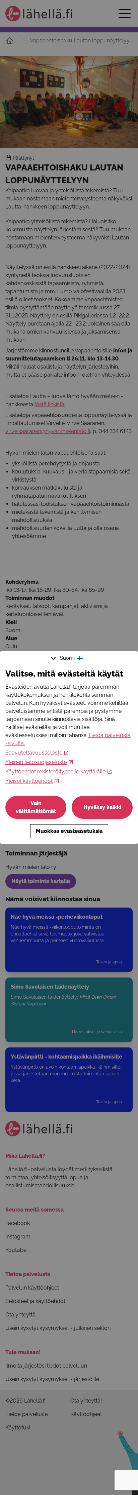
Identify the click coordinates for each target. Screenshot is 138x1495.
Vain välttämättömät (36, 807)
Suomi (67, 658)
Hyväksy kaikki (102, 807)
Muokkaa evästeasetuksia (69, 831)
